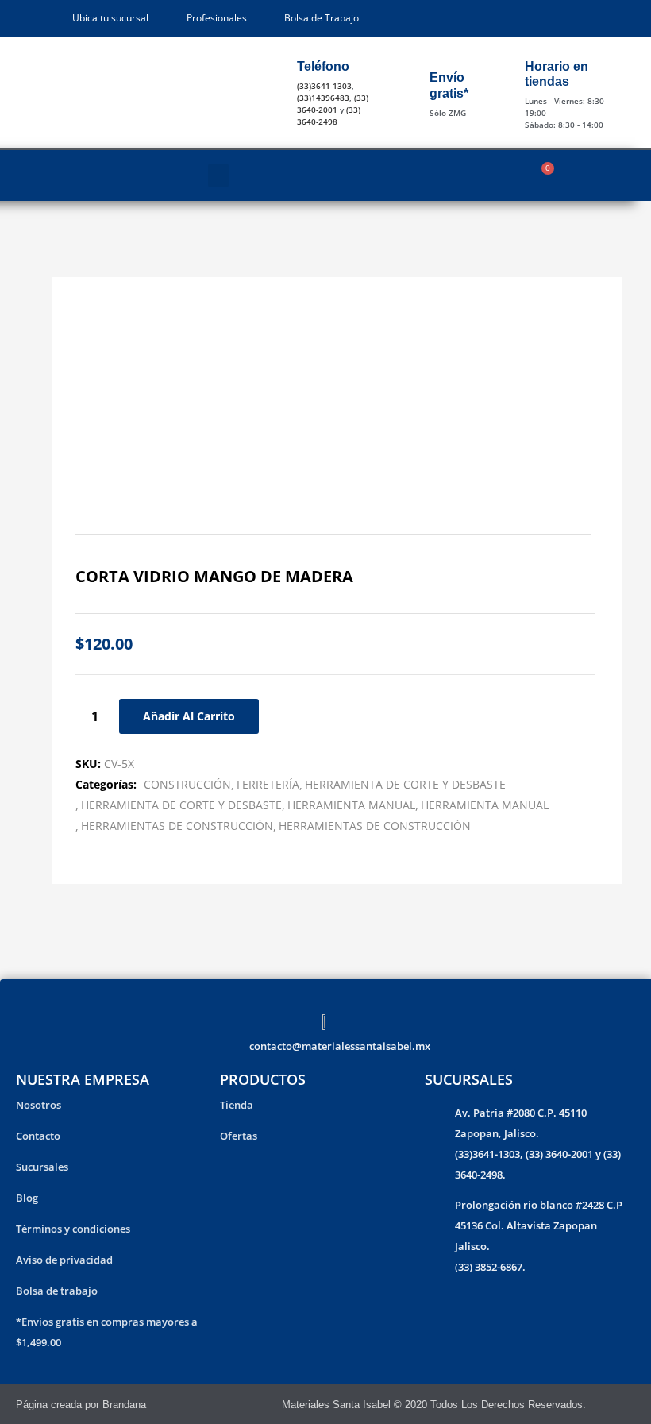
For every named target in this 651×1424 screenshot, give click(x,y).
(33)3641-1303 (324, 85)
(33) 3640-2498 (328, 115)
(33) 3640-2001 (332, 103)
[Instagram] (628, 1404)
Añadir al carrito (189, 716)
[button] (218, 175)
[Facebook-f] (607, 1404)
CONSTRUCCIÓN (187, 784)
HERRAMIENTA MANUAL (351, 804)
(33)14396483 (323, 97)
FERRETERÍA (268, 784)
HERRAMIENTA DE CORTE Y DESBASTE (405, 784)
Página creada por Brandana (81, 1404)
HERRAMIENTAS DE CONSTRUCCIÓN (177, 825)
